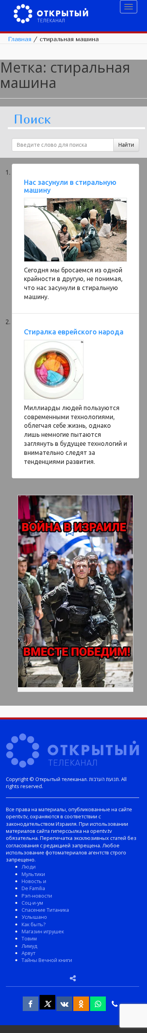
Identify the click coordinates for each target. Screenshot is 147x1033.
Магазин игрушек (43, 931)
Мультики (33, 874)
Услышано (34, 916)
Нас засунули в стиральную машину (70, 186)
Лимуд (29, 945)
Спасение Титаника (45, 909)
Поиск (32, 119)
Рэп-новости (37, 895)
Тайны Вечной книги (47, 960)
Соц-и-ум (32, 902)
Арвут (28, 952)
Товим (29, 938)
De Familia (33, 888)
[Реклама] (75, 592)
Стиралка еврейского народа (73, 332)
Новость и (34, 881)
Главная (19, 39)
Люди (29, 866)
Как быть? (33, 924)
